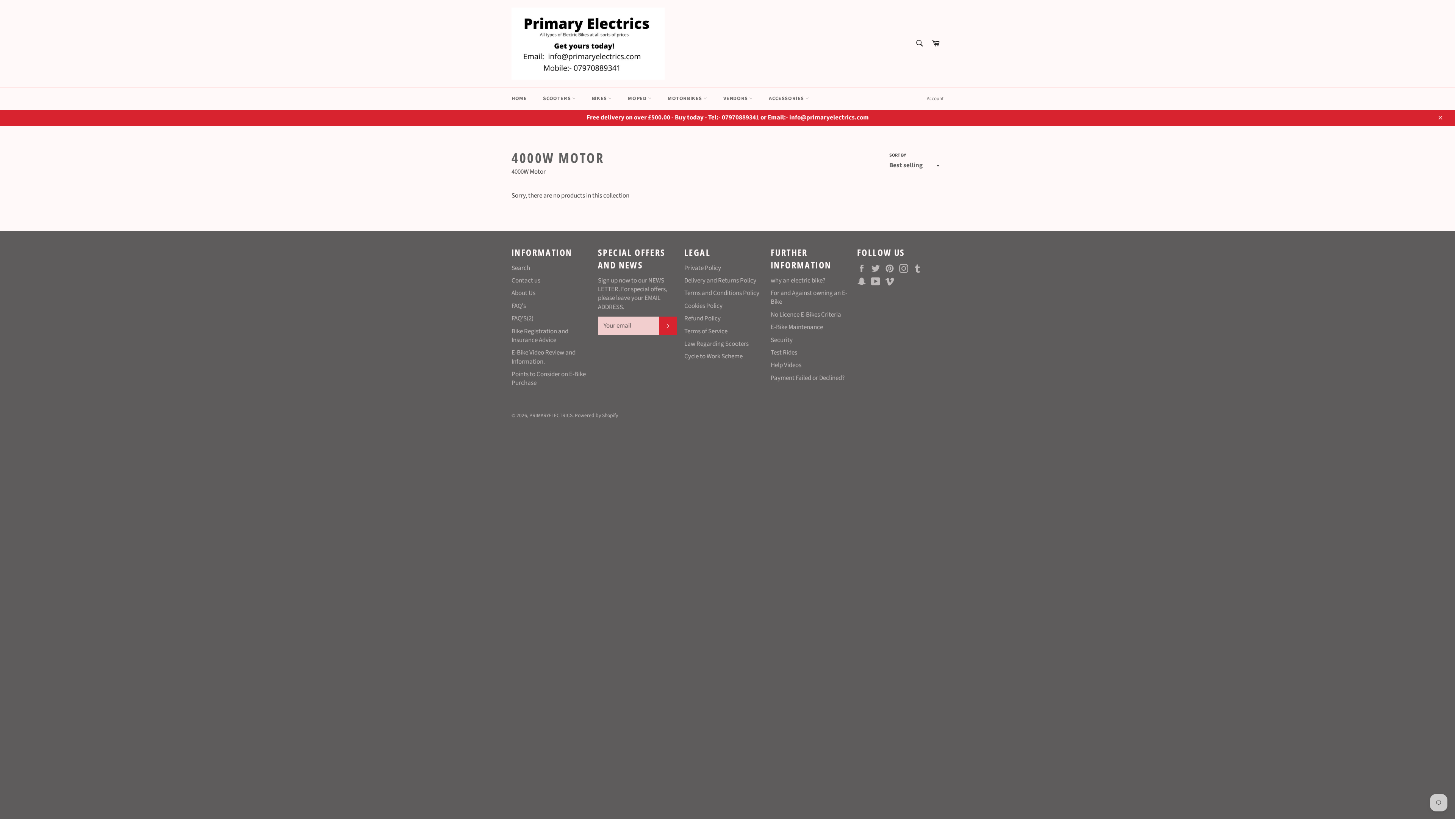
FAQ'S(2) (523, 318)
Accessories (787, 98)
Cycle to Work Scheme (713, 356)
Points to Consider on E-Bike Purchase (549, 379)
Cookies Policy (703, 306)
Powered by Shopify (596, 415)
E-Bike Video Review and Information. (544, 357)
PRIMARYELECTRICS (551, 415)
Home (519, 98)
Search (521, 268)
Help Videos (786, 365)
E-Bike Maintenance (797, 327)
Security (782, 340)
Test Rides (784, 352)
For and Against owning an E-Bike (809, 297)
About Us (523, 293)
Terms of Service (706, 331)
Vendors (736, 98)
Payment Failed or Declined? (808, 378)
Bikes (600, 98)
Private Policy (702, 268)
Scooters (557, 98)
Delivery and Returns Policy (720, 280)
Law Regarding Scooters (716, 343)
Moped (638, 98)
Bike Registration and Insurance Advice (540, 336)
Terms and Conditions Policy (721, 293)
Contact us (526, 280)
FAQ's (519, 306)
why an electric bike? (798, 280)
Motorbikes (686, 98)
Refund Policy (702, 318)
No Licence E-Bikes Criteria (806, 314)
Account (935, 98)
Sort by (897, 155)
